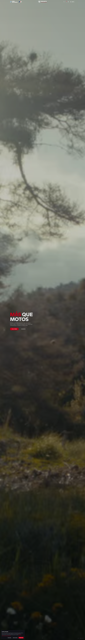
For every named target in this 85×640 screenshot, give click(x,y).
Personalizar (9, 637)
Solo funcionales (15, 637)
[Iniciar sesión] (66, 2)
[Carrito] (68, 2)
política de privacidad (8, 635)
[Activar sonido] (78, 638)
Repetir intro (81, 638)
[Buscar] (64, 2)
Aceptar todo (21, 637)
